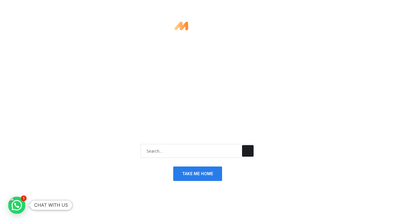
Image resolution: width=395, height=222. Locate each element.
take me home (197, 173)
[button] (16, 205)
